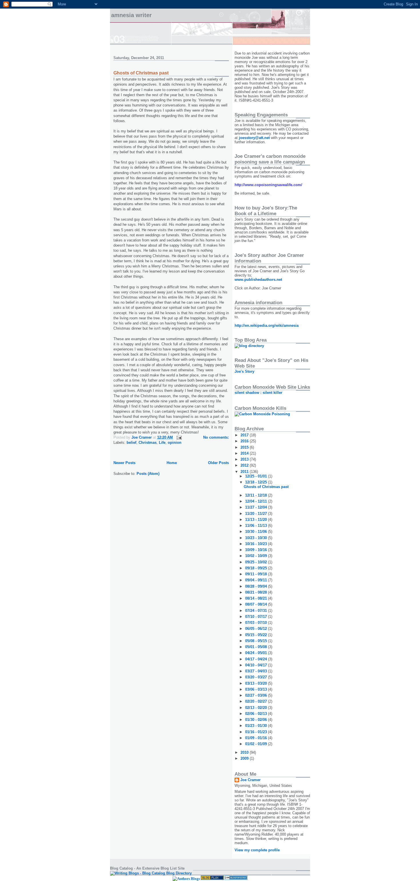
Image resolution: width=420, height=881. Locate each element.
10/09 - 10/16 (256, 550)
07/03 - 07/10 (256, 622)
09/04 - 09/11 (256, 580)
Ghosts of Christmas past (141, 72)
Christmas (148, 442)
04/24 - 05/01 (256, 653)
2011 (245, 471)
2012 (245, 465)
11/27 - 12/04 (256, 507)
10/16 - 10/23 (256, 544)
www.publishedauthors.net (258, 279)
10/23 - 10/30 (256, 538)
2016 (245, 441)
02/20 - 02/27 (256, 701)
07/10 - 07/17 (256, 616)
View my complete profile (257, 850)
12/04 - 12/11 (256, 501)
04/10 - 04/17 (256, 665)
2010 (245, 752)
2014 (245, 453)
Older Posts (218, 463)
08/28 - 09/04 (256, 586)
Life (162, 442)
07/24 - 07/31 (256, 610)
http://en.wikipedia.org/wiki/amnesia (267, 325)
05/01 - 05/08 (256, 647)
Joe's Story (244, 371)
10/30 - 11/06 (256, 531)
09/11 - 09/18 (256, 574)
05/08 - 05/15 (256, 641)
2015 (245, 447)
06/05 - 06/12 (256, 628)
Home (172, 463)
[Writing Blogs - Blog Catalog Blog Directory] (151, 873)
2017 (245, 435)
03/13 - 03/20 (256, 683)
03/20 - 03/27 (256, 677)
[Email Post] (178, 437)
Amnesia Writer (131, 15)
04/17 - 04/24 (256, 659)
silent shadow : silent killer (258, 392)
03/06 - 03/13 (256, 689)
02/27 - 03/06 (256, 695)
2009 (245, 758)
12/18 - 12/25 (256, 482)
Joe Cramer (250, 780)
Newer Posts (124, 463)
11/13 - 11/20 (256, 519)
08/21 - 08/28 (256, 592)
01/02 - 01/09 (256, 744)
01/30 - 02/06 (256, 719)
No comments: (216, 437)
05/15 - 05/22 (256, 635)
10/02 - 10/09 (256, 556)
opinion (174, 442)
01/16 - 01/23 (256, 732)
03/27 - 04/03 (256, 671)
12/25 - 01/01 (256, 476)
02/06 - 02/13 (256, 713)
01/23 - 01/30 (256, 725)
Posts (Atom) (148, 473)
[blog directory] (249, 346)
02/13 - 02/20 (256, 707)
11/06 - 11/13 (256, 525)
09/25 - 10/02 (256, 562)
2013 (245, 459)
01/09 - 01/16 (256, 738)
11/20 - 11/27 (256, 513)
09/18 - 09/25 (256, 568)
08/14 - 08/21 (256, 598)
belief (131, 442)
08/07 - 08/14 (256, 604)
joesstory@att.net (254, 138)
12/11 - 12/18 (256, 495)
